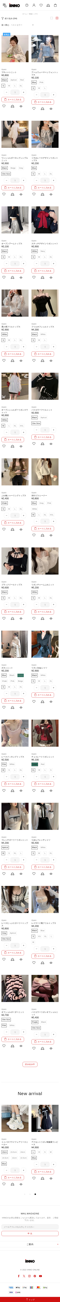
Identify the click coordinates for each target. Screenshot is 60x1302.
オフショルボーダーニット (12, 1012)
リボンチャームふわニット (42, 585)
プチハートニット (9, 72)
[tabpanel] (15, 1146)
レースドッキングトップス (12, 757)
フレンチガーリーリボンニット (14, 840)
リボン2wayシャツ (39, 668)
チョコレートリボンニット (42, 757)
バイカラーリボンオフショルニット (44, 1013)
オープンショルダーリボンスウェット (14, 411)
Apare (3, 69)
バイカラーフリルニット (41, 410)
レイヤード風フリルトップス (43, 923)
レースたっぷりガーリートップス (14, 924)
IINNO (14, 5)
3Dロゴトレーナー (39, 495)
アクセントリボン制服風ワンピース (44, 1143)
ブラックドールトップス (11, 585)
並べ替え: (5, 25)
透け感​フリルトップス (10, 327)
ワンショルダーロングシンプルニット (14, 159)
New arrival (30, 1093)
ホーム (24, 14)
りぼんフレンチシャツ (40, 840)
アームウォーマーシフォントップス (44, 73)
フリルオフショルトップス (42, 327)
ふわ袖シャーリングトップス (13, 495)
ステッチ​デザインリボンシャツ (44, 243)
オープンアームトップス (11, 243)
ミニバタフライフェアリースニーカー (14, 1143)
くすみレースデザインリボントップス (44, 159)
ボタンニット (7, 668)
